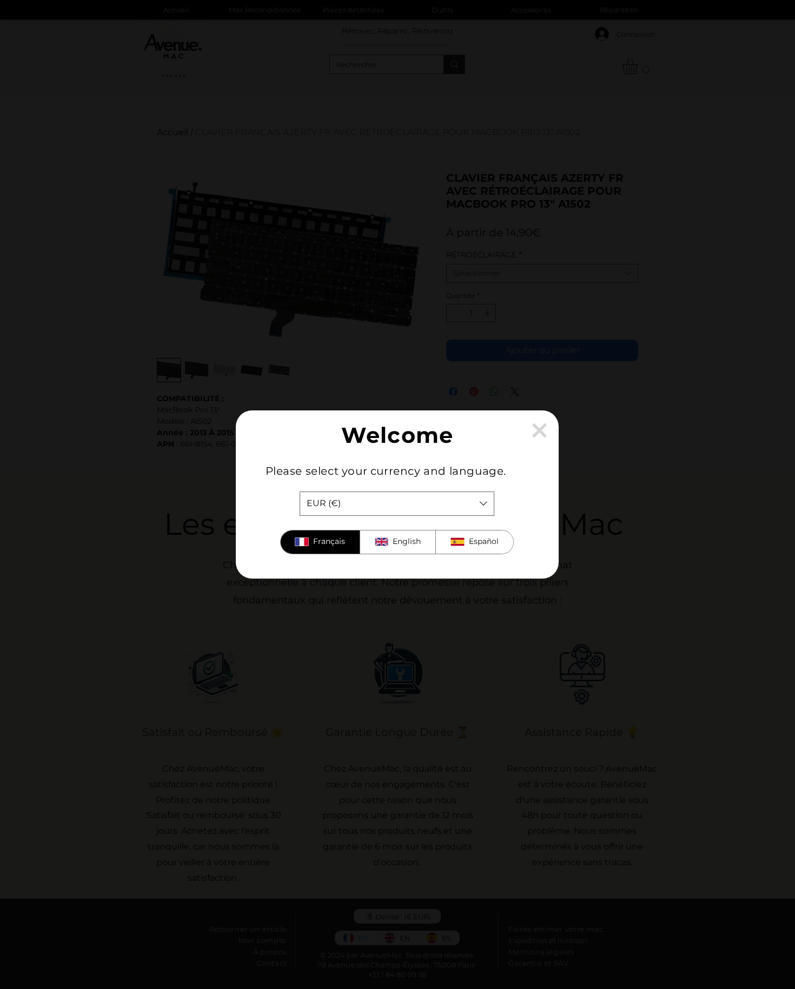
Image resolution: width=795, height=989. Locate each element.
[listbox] (397, 504)
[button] (539, 430)
